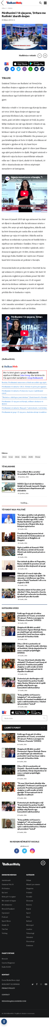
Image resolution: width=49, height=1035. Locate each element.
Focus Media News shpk (11, 980)
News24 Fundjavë (8, 909)
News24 (5, 959)
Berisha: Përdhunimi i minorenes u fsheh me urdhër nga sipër (24, 382)
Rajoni (28, 909)
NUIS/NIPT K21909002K (11, 984)
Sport (28, 913)
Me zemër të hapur (9, 900)
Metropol (30, 925)
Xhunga (37, 457)
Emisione (29, 945)
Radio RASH (6, 967)
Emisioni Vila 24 (7, 884)
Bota (28, 917)
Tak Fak (5, 929)
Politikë (29, 892)
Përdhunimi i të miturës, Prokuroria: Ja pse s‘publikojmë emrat (22, 392)
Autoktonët (6, 880)
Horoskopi (30, 941)
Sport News (6, 921)
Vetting (4, 933)
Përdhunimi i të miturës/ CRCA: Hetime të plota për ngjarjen (24, 386)
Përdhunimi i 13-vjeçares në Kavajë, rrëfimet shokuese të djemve (22, 402)
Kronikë (29, 896)
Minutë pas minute (33, 884)
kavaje (11, 457)
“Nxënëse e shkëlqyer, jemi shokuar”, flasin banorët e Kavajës (24, 397)
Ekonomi (29, 900)
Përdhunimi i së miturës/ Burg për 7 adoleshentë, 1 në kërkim (24, 408)
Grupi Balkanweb (35, 377)
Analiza (29, 929)
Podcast (5, 917)
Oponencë (5, 913)
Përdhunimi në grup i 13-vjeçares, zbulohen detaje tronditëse (24, 412)
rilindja (17, 457)
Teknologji (30, 933)
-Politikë (9, 8)
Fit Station (6, 888)
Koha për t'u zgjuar (9, 896)
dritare (4, 457)
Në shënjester (7, 905)
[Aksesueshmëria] (4, 1021)
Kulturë (29, 921)
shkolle (31, 457)
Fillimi (4, 8)
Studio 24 (5, 925)
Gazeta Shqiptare (8, 963)
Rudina (24, 457)
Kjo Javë (5, 892)
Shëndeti (29, 937)
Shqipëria (29, 888)
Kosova (29, 905)
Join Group (25, 375)
